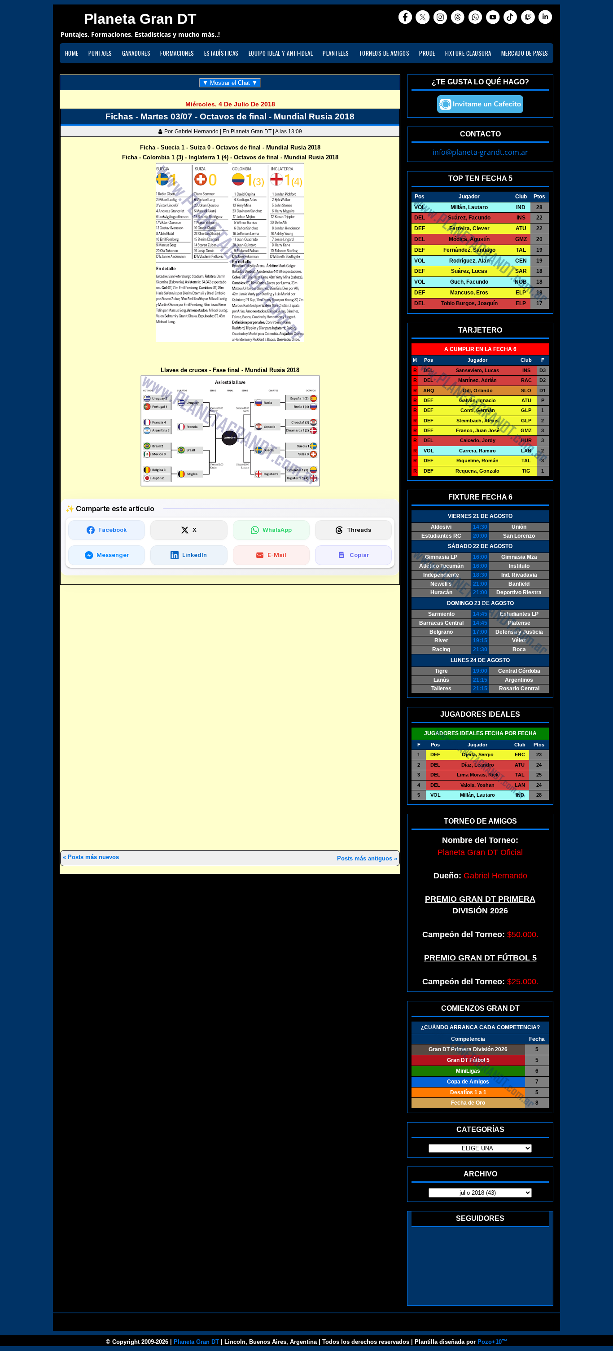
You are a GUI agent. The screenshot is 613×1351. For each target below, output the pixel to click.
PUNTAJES (100, 52)
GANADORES (136, 52)
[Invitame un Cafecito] (480, 104)
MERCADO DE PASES (524, 52)
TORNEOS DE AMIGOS (384, 52)
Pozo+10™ (492, 1341)
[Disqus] (230, 718)
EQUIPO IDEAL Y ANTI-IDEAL (281, 52)
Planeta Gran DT (196, 1341)
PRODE (427, 52)
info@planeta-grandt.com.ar (480, 152)
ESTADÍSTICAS (221, 52)
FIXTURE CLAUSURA (468, 52)
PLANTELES (336, 52)
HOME (72, 52)
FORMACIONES (177, 52)
